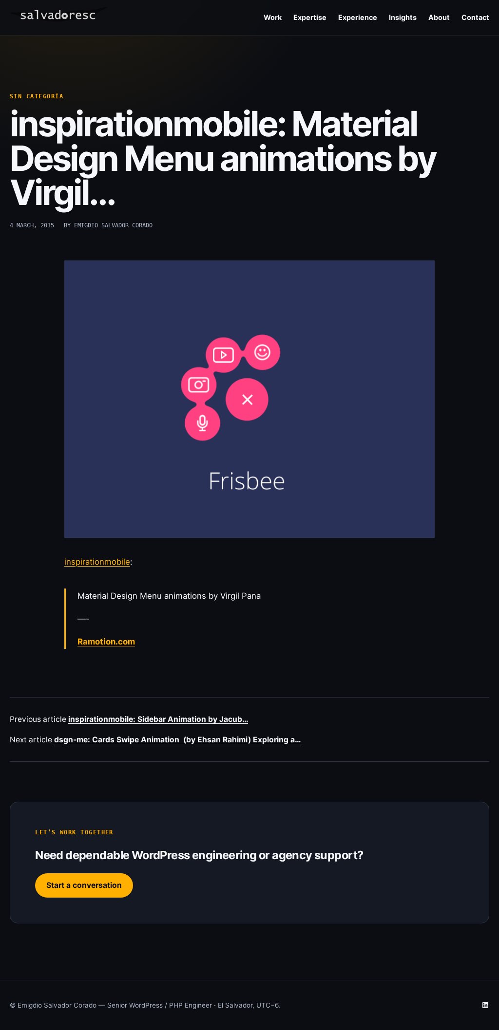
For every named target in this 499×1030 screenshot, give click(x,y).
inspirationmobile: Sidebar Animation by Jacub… (158, 719)
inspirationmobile (97, 562)
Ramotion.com (106, 641)
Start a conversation (84, 885)
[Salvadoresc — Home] (58, 18)
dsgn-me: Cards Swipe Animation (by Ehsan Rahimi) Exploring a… (177, 739)
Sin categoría (36, 96)
